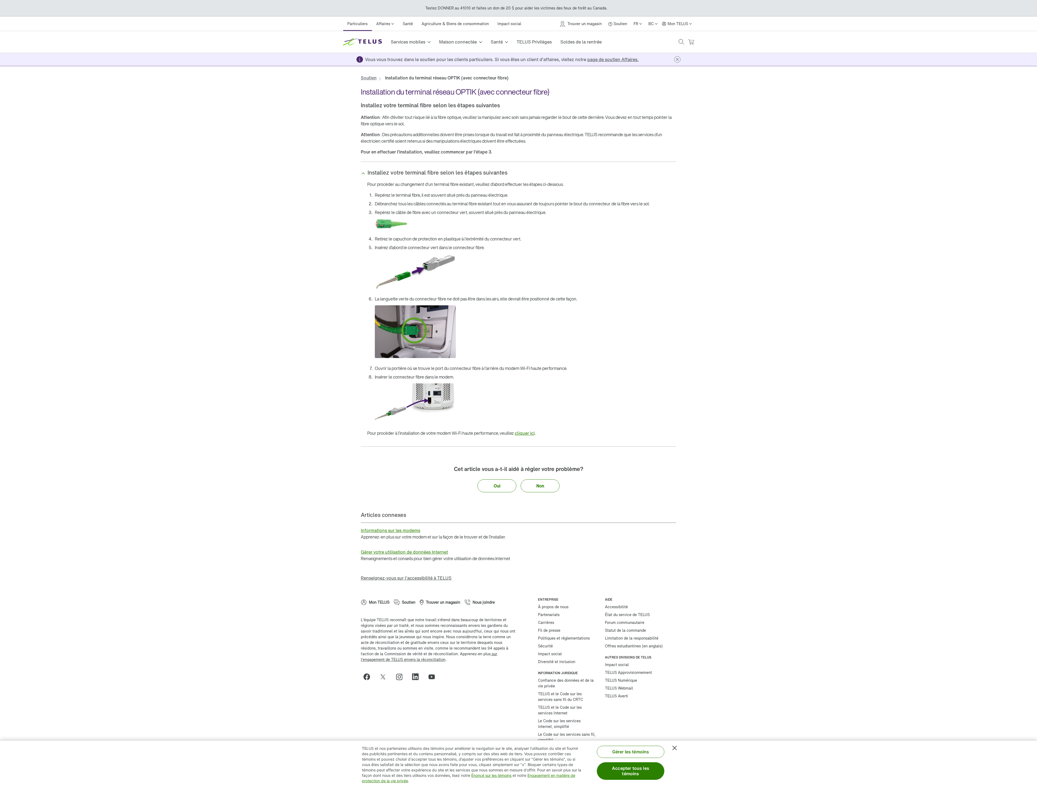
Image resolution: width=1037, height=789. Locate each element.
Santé (408, 23)
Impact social (509, 23)
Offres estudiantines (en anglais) (634, 646)
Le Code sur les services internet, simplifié (559, 723)
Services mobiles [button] (408, 42)
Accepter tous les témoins (630, 770)
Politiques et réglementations (564, 638)
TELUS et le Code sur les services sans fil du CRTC (560, 696)
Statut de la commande (625, 630)
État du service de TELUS (627, 614)
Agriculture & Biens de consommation (455, 23)
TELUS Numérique (621, 680)
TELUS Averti (616, 696)
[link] (613, 59)
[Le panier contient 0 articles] (691, 42)
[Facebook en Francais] (369, 677)
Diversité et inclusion (556, 661)
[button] (681, 42)
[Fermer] (675, 748)
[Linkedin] (417, 677)
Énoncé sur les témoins (491, 775)
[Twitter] (385, 677)
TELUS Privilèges (534, 42)
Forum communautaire (624, 622)
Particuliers (357, 23)
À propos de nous (553, 607)
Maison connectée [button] (458, 42)
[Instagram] (401, 677)
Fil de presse (549, 630)
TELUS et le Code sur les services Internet (560, 710)
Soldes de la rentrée (581, 42)
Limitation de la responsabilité (631, 638)
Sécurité (545, 646)
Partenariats (549, 614)
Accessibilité (616, 607)
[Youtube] (434, 677)
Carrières (546, 622)
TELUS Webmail (619, 688)
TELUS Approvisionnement (628, 672)
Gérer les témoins (630, 751)
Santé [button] (497, 42)
